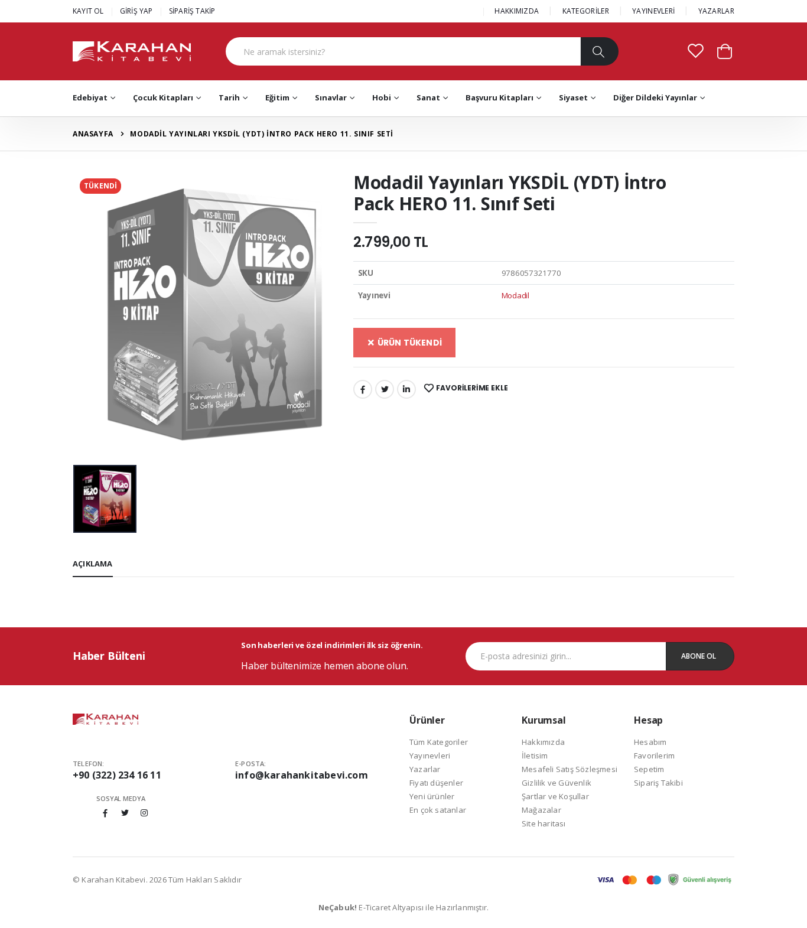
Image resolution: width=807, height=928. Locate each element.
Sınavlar (331, 97)
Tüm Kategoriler (438, 742)
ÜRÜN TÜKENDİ (408, 343)
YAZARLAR (716, 11)
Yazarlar (425, 769)
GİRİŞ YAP (136, 11)
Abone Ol (698, 656)
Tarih (229, 97)
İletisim (535, 755)
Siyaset (573, 97)
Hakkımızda (543, 742)
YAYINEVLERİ (653, 11)
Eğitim (277, 97)
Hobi (381, 97)
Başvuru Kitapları (499, 97)
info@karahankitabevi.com (301, 775)
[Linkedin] (406, 389)
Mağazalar (541, 810)
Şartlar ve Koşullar (555, 796)
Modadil (515, 295)
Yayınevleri (429, 755)
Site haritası (544, 823)
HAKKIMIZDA (516, 11)
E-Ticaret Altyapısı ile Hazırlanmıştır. (403, 907)
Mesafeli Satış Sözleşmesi (569, 769)
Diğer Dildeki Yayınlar (655, 97)
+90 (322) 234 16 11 (117, 775)
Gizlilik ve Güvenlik (556, 782)
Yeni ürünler (431, 796)
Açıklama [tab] (93, 563)
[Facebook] (362, 389)
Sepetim (649, 769)
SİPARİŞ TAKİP (192, 11)
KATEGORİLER (585, 11)
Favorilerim (654, 755)
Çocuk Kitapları (163, 97)
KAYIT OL (88, 11)
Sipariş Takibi (658, 782)
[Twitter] (384, 389)
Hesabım (650, 742)
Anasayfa (93, 134)
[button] (724, 50)
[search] (599, 51)
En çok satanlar (437, 810)
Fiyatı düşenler (436, 782)
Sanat (428, 97)
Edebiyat (90, 97)
